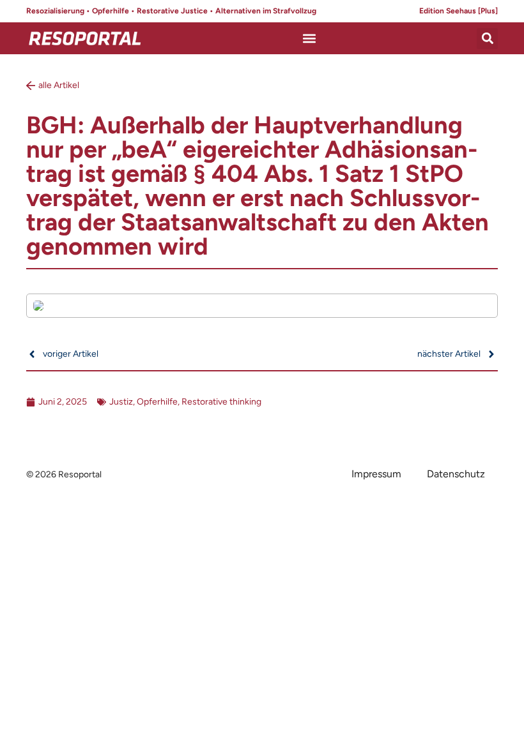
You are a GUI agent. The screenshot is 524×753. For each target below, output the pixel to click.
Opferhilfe (157, 401)
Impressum (376, 474)
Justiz (121, 401)
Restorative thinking (221, 401)
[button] (309, 38)
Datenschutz (456, 474)
